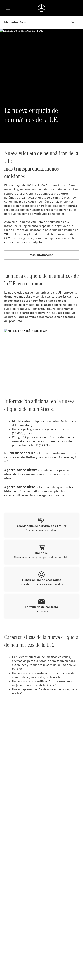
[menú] (7, 8)
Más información (41, 255)
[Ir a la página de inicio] (41, 8)
